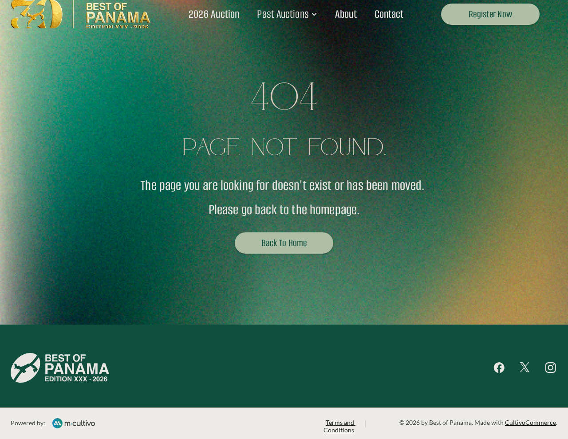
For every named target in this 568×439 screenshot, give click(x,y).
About (346, 14)
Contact (389, 14)
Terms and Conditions (339, 426)
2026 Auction (214, 14)
